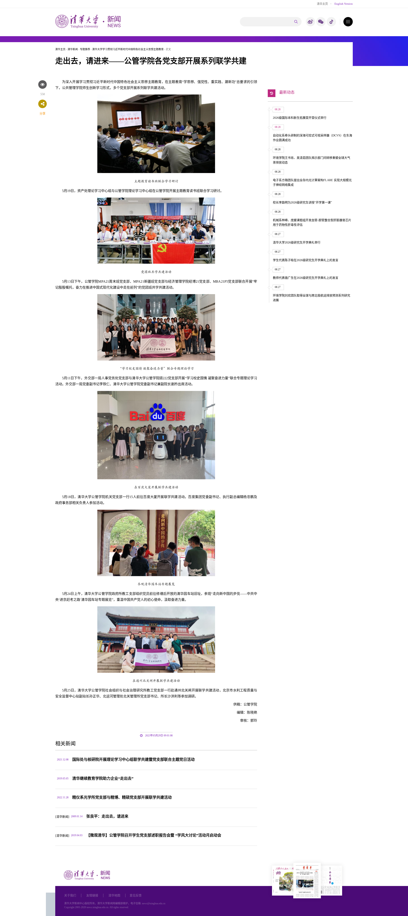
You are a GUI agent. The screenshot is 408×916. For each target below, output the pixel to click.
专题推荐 (85, 49)
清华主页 (322, 3)
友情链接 (92, 895)
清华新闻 (73, 49)
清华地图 (114, 895)
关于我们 (70, 895)
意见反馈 (136, 895)
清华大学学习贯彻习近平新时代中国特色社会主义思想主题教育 (128, 49)
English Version (343, 3)
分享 (42, 113)
